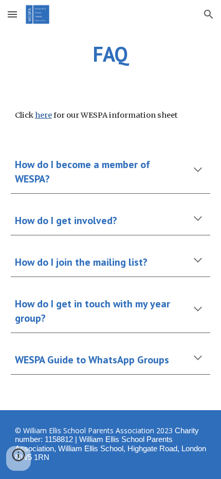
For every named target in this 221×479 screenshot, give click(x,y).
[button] (12, 14)
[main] (111, 54)
